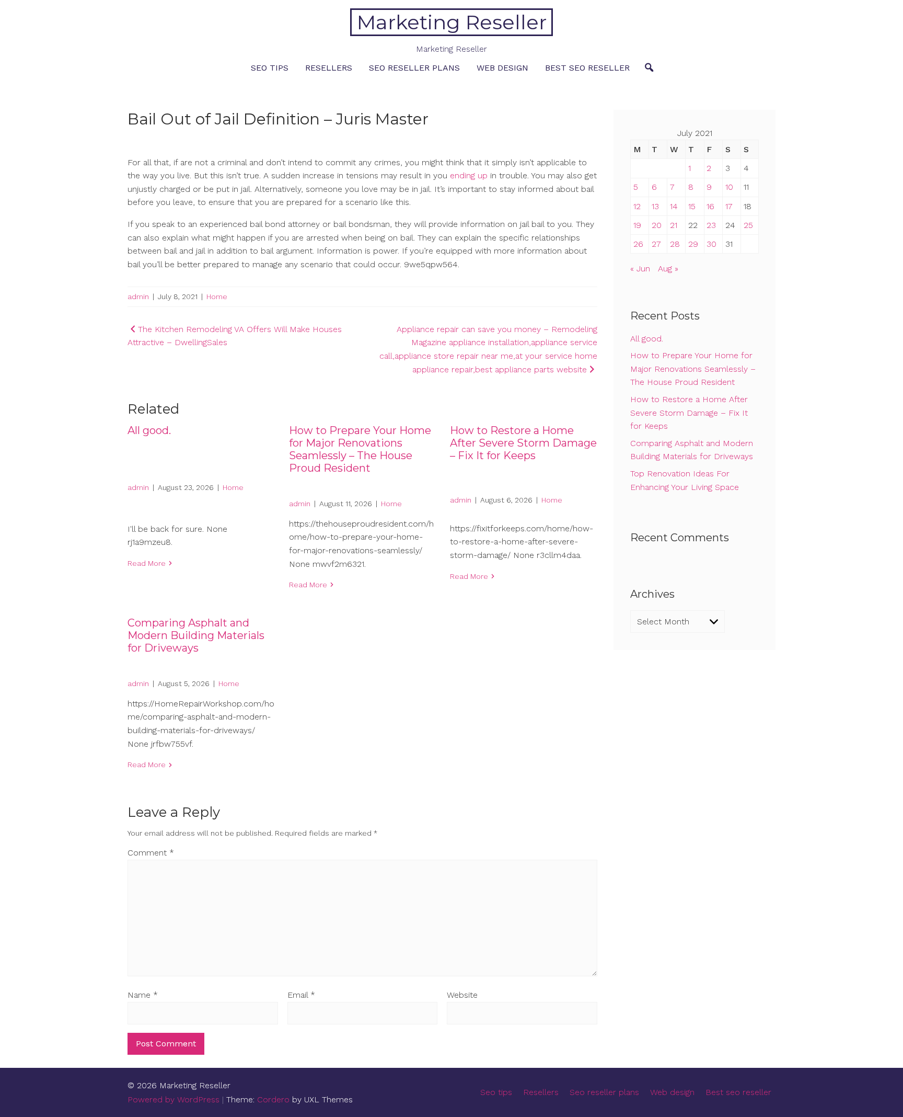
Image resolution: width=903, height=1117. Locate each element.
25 (748, 225)
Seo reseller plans (414, 68)
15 (692, 206)
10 (729, 187)
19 (637, 225)
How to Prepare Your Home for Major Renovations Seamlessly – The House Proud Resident (360, 449)
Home (216, 296)
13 (655, 206)
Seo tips (269, 68)
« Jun (640, 268)
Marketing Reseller (452, 22)
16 (710, 206)
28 (675, 244)
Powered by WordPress (173, 1099)
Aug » (668, 268)
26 (638, 244)
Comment (151, 853)
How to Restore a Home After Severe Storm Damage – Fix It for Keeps (523, 443)
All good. (149, 430)
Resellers (328, 68)
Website (462, 995)
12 (637, 206)
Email (301, 995)
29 (693, 244)
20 (657, 225)
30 (711, 244)
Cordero (273, 1099)
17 (729, 206)
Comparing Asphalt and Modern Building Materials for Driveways (196, 635)
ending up (469, 175)
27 (656, 244)
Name (143, 995)
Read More (147, 563)
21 (673, 225)
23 (711, 225)
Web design (502, 68)
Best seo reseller (587, 68)
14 (674, 206)
